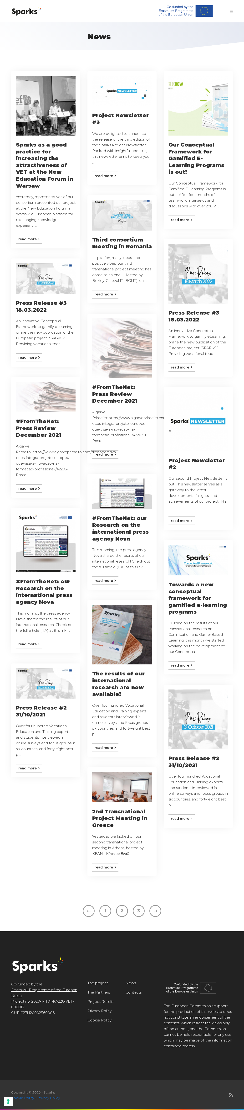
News (131, 983)
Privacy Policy (99, 1011)
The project (97, 983)
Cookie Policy (99, 1020)
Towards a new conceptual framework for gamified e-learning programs (197, 598)
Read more (28, 239)
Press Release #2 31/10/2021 (41, 711)
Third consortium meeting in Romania (122, 243)
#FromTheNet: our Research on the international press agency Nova (120, 528)
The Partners (98, 992)
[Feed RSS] (231, 1095)
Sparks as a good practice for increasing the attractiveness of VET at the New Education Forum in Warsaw (44, 165)
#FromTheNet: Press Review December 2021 (114, 394)
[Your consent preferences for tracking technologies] (8, 1101)
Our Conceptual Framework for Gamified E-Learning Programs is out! (196, 158)
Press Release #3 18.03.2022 (193, 316)
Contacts (134, 992)
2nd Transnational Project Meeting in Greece (119, 818)
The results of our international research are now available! (118, 683)
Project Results (100, 1001)
